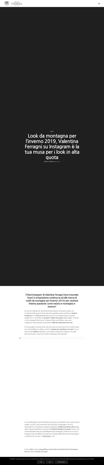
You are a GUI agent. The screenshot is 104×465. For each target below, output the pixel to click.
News (52, 131)
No (50, 462)
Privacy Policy (61, 462)
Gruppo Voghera (48, 161)
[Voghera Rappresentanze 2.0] (13, 3)
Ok (41, 462)
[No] (102, 461)
